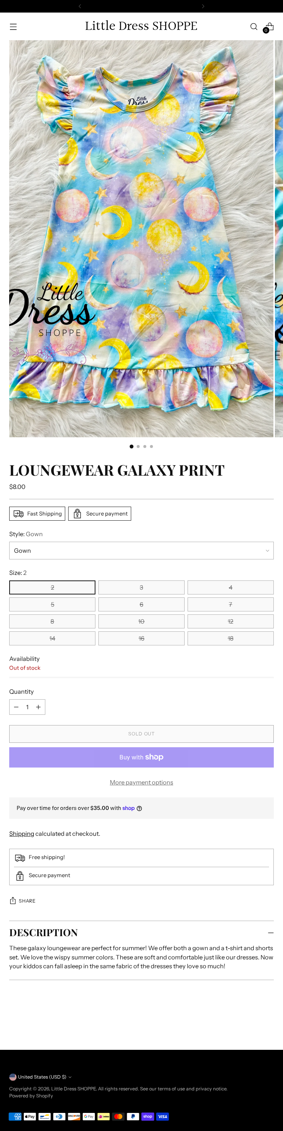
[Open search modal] (254, 26)
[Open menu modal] (13, 26)
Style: (26, 534)
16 (141, 638)
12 (230, 621)
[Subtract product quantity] (38, 707)
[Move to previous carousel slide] (250, 1024)
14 (52, 638)
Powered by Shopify (31, 1096)
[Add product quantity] (16, 707)
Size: (18, 572)
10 (141, 621)
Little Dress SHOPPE (73, 1089)
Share (27, 901)
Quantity (21, 691)
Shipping (21, 833)
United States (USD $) (42, 1077)
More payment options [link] (141, 782)
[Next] (203, 6)
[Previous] (80, 6)
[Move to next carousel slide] (267, 1024)
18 (231, 638)
